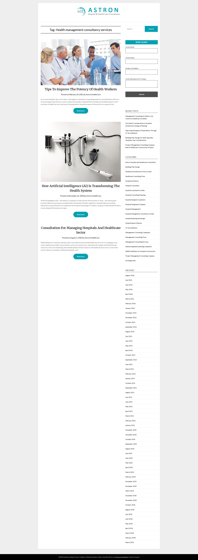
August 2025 (129, 331)
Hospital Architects (132, 181)
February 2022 (130, 374)
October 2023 (130, 355)
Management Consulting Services (136, 242)
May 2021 (129, 406)
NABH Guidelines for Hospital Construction (140, 251)
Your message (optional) (135, 79)
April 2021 (129, 411)
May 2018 (129, 524)
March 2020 (129, 472)
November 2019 (131, 486)
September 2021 (131, 388)
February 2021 (130, 421)
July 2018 (128, 514)
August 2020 (129, 449)
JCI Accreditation (131, 228)
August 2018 (129, 510)
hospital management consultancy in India (139, 214)
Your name (129, 47)
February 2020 (130, 477)
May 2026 (129, 289)
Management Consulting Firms (135, 237)
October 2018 (130, 505)
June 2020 (129, 458)
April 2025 (129, 350)
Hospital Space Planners (133, 223)
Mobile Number (131, 68)
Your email (130, 58)
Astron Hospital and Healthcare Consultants (140, 162)
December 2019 (130, 481)
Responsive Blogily (122, 557)
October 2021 (130, 383)
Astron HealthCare (93, 94)
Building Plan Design (132, 167)
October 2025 (130, 322)
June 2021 (129, 402)
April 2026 (129, 294)
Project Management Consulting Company (139, 256)
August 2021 (129, 392)
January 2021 (130, 425)
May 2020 (129, 463)
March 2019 (129, 491)
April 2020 (129, 467)
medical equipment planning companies (138, 246)
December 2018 (130, 496)
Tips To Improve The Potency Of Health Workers (81, 89)
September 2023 (131, 360)
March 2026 (129, 299)
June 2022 (129, 364)
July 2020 (128, 453)
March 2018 (129, 533)
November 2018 (131, 500)
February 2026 (130, 303)
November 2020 (131, 435)
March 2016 (129, 542)
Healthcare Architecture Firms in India (138, 171)
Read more (81, 111)
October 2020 (130, 439)
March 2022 (129, 369)
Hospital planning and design (135, 218)
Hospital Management (133, 209)
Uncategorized (130, 260)
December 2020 (130, 430)
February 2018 (130, 538)
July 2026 (128, 280)
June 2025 (129, 341)
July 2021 (128, 397)
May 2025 (129, 346)
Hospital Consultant (132, 186)
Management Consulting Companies (137, 232)
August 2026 (129, 275)
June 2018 (129, 519)
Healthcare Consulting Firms (135, 176)
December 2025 (130, 313)
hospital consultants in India (135, 190)
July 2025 (128, 336)
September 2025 (131, 327)
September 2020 (131, 444)
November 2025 (131, 317)
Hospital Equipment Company (135, 204)
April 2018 (129, 528)
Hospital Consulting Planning (135, 195)
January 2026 (130, 308)
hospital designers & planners (135, 200)
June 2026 (129, 285)
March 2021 (129, 416)
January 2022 (130, 378)
